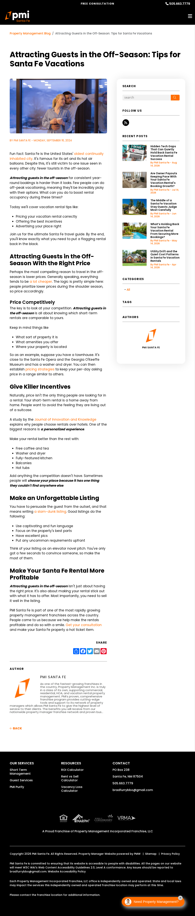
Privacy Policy (170, 854)
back (17, 728)
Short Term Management (20, 772)
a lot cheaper (41, 281)
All (128, 290)
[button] (125, 122)
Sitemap (151, 854)
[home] (17, 16)
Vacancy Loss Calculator (71, 789)
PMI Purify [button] (17, 787)
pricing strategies (40, 369)
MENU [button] (190, 16)
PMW (137, 854)
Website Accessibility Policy (67, 871)
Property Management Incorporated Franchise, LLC (113, 831)
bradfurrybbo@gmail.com (133, 790)
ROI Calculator (72, 770)
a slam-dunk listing (50, 511)
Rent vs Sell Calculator (69, 778)
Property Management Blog (30, 33)
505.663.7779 (179, 4)
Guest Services (21, 780)
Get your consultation (84, 625)
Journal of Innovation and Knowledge (65, 419)
